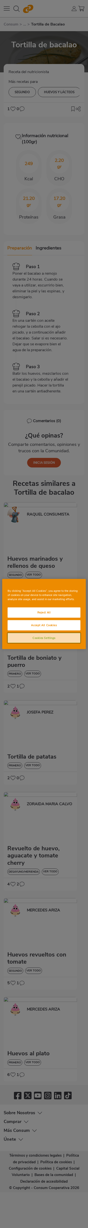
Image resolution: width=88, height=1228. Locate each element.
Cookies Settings (44, 638)
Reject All (44, 612)
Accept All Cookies (44, 625)
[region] (44, 614)
